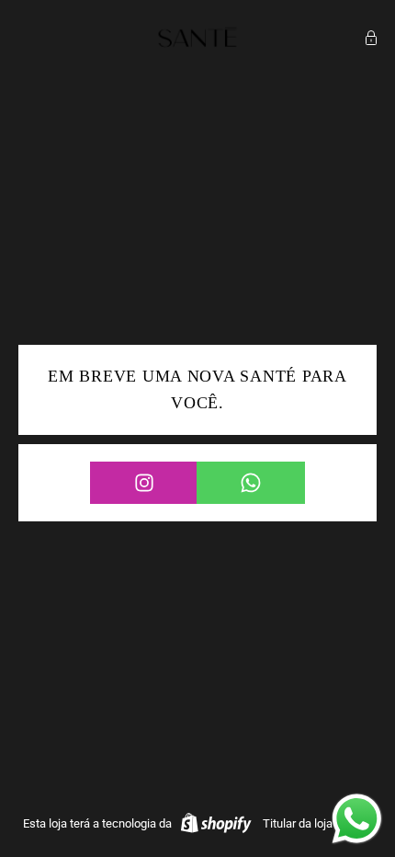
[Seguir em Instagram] (144, 483)
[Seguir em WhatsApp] (250, 483)
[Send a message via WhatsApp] (357, 819)
